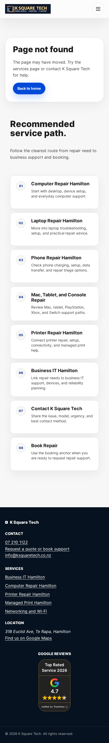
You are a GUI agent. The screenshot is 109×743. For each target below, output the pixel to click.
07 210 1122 (16, 542)
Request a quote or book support (37, 548)
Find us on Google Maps (28, 638)
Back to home (29, 88)
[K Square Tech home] (28, 8)
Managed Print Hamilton (28, 602)
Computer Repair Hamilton (30, 585)
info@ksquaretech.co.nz (28, 555)
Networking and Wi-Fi (26, 611)
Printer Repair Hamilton (27, 594)
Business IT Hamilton (25, 576)
